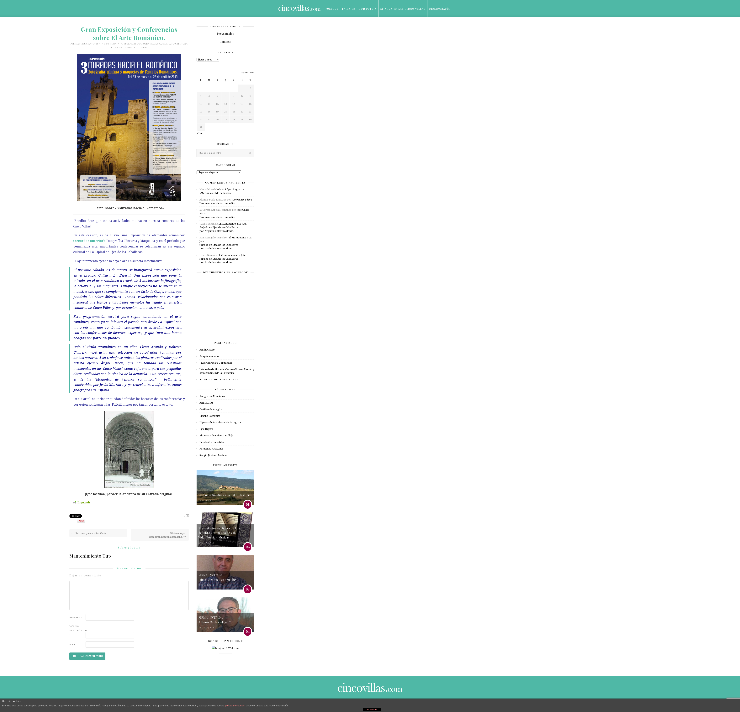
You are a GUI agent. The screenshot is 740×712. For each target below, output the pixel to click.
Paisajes (348, 8)
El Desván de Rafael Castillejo (216, 435)
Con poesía (368, 8)
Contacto (225, 42)
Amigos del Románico (212, 396)
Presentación (225, 33)
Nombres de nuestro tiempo (129, 47)
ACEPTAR (372, 709)
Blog (329, 26)
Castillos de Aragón (210, 409)
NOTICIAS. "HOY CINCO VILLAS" (219, 379)
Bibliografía (439, 8)
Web (72, 644)
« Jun (200, 133)
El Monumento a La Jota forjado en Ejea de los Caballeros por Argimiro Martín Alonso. (222, 227)
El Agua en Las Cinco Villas (403, 8)
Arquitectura (178, 43)
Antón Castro (207, 349)
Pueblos (331, 8)
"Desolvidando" (131, 43)
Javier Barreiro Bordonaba (215, 362)
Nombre (75, 617)
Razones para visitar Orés (90, 533)
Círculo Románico (209, 415)
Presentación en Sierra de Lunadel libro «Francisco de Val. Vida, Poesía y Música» (220, 533)
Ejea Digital (206, 429)
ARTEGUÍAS (206, 402)
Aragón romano (209, 356)
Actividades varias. (155, 43)
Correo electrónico (77, 631)
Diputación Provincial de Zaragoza (220, 422)
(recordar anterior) (89, 241)
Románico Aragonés (211, 448)
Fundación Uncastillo (211, 442)
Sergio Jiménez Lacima (213, 455)
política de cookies (235, 705)
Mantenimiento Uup (88, 43)
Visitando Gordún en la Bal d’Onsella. (224, 495)
